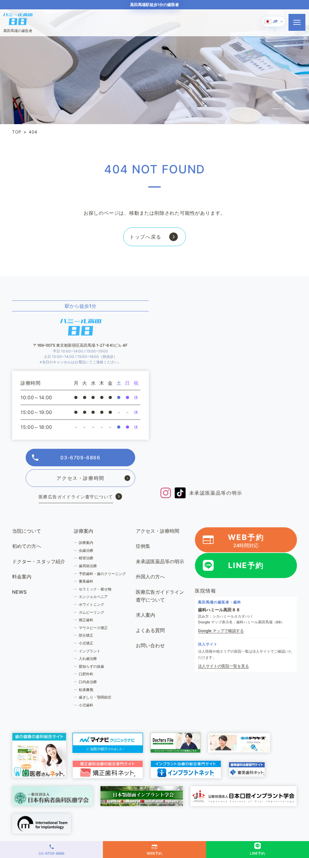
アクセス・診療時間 (80, 478)
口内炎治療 (88, 682)
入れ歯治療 (88, 658)
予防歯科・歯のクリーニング (102, 573)
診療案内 (86, 542)
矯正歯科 (86, 620)
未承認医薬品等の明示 (215, 493)
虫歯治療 (86, 550)
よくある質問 (150, 630)
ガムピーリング (91, 612)
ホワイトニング (91, 604)
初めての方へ (26, 546)
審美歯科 (86, 581)
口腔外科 (86, 674)
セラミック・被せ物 (95, 589)
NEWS (19, 592)
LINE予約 (246, 565)
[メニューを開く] (296, 22)
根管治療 (86, 558)
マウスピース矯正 (93, 627)
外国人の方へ (150, 577)
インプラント (89, 651)
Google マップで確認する (221, 630)
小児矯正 (86, 643)
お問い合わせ (150, 645)
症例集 (143, 546)
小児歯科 (86, 705)
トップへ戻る (145, 237)
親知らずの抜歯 (91, 666)
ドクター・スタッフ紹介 (38, 561)
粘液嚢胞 (86, 689)
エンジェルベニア (93, 596)
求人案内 (145, 615)
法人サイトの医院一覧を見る (223, 666)
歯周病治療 (88, 566)
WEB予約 (246, 541)
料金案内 (21, 577)
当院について (26, 531)
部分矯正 (86, 635)
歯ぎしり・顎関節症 (95, 697)
